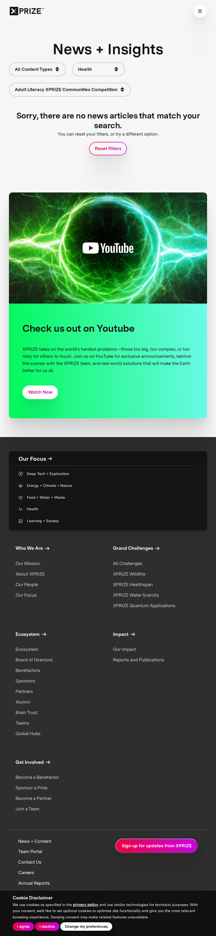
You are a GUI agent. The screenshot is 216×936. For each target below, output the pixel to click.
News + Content (34, 841)
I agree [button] (23, 926)
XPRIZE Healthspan (133, 584)
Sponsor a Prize (31, 787)
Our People (27, 584)
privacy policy (85, 905)
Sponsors (25, 681)
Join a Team (28, 808)
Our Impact (124, 649)
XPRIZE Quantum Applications (144, 605)
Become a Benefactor (37, 777)
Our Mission (28, 563)
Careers (26, 872)
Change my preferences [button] (86, 926)
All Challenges (127, 563)
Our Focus (26, 595)
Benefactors (28, 670)
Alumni (23, 702)
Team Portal (30, 851)
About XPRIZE (30, 574)
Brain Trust (26, 712)
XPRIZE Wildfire (129, 574)
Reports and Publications (138, 659)
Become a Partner (34, 798)
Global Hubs (28, 733)
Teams (22, 723)
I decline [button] (47, 926)
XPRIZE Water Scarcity (136, 595)
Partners (24, 691)
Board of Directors (34, 659)
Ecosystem (27, 649)
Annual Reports (34, 883)
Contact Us (29, 862)
